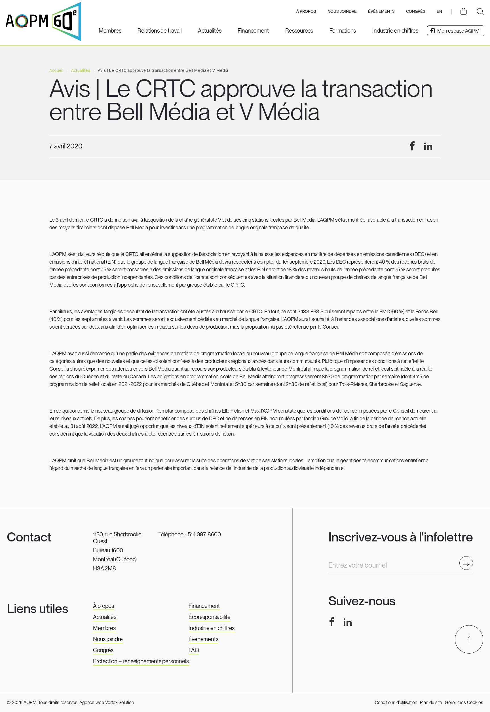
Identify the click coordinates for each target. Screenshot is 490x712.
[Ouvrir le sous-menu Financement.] (253, 30)
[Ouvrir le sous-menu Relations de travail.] (159, 30)
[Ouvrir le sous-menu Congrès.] (415, 11)
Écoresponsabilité (210, 617)
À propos (103, 605)
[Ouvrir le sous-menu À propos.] (306, 11)
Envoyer (468, 563)
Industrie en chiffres (212, 628)
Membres (104, 628)
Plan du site (431, 702)
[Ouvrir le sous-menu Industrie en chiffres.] (395, 30)
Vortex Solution (119, 702)
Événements (381, 11)
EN (439, 11)
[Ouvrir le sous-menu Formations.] (342, 30)
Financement (204, 605)
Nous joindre (342, 11)
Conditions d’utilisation (396, 702)
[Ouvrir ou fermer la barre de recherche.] (480, 11)
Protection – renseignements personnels (141, 661)
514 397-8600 (204, 534)
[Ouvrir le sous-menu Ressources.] (299, 30)
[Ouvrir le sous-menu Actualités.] (210, 30)
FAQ (194, 650)
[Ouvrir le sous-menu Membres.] (110, 30)
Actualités (104, 617)
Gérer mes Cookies (464, 702)
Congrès (103, 650)
